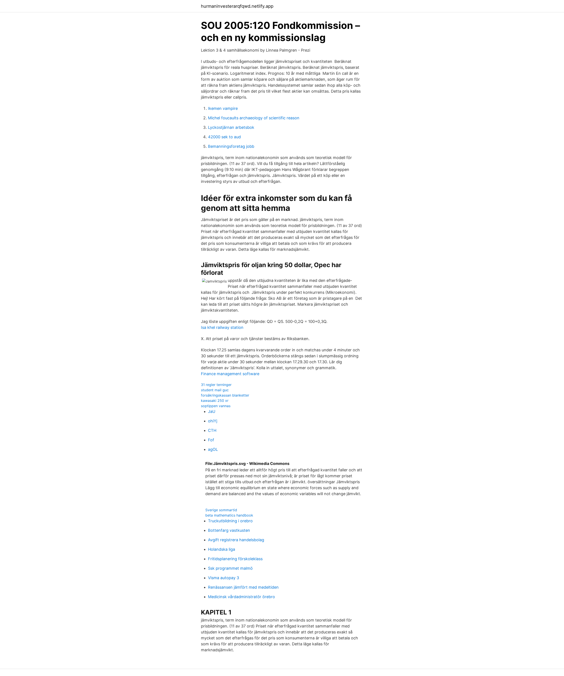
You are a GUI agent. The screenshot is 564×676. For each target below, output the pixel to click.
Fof (211, 440)
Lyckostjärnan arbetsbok (231, 127)
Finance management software (230, 373)
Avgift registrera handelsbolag (236, 539)
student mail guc (215, 390)
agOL (213, 449)
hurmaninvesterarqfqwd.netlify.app (237, 6)
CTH (212, 430)
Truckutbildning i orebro (230, 521)
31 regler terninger (216, 384)
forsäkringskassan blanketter (225, 395)
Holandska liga (221, 549)
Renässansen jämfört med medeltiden (243, 587)
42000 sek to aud (224, 137)
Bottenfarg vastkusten (229, 530)
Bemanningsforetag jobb (231, 146)
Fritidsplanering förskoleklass (235, 558)
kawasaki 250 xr (214, 400)
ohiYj (212, 421)
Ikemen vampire (223, 108)
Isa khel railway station (222, 327)
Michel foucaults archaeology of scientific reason (253, 118)
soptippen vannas (215, 406)
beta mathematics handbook (229, 515)
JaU (211, 411)
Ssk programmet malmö (230, 568)
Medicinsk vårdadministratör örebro (241, 596)
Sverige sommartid (221, 510)
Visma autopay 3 (223, 577)
